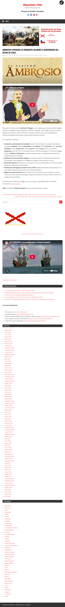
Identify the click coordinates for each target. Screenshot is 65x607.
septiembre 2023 (10, 408)
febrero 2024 (8, 396)
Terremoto (8, 590)
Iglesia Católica (9, 563)
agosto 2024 (8, 383)
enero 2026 (8, 345)
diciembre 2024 (9, 374)
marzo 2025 (8, 368)
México (7, 570)
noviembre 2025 (9, 350)
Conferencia (8, 525)
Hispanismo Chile (32, 5)
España (7, 539)
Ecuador (7, 536)
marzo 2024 (8, 394)
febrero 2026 (8, 343)
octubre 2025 (9, 352)
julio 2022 (8, 439)
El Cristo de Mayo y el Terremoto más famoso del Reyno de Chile (23, 297)
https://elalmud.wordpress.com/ (50, 316)
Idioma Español (9, 561)
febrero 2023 (8, 423)
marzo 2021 (8, 472)
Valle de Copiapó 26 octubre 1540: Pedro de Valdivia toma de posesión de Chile (38, 196)
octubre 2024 (9, 379)
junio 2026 (8, 334)
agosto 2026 (8, 330)
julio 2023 (8, 412)
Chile (17, 55)
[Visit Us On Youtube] (33, 16)
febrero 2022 (8, 450)
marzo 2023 (8, 421)
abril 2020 (8, 496)
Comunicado (8, 523)
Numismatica (8, 581)
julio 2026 (8, 332)
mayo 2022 (8, 443)
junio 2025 (8, 361)
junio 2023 (8, 414)
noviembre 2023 (9, 403)
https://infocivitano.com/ (19, 312)
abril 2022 (8, 445)
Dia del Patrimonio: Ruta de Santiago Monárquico (19, 295)
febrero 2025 (8, 370)
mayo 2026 (8, 337)
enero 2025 (8, 372)
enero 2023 (8, 425)
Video (45, 55)
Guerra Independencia (11, 545)
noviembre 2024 (9, 376)
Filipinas (7, 541)
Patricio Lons (8, 583)
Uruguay (7, 592)
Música (7, 576)
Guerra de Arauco (10, 543)
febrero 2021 (8, 474)
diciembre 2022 (9, 427)
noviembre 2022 (9, 430)
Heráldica (7, 547)
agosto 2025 (8, 357)
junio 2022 (8, 441)
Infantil (41, 55)
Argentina (7, 505)
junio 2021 (8, 465)
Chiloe (6, 514)
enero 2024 (8, 399)
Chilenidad (8, 512)
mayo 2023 (8, 416)
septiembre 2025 (10, 354)
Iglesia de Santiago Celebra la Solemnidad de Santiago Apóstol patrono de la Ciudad (29, 293)
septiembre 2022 (10, 434)
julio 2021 (8, 463)
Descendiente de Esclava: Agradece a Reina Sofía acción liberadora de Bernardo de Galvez (29, 194)
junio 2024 (8, 388)
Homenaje (8, 559)
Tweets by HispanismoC (9, 280)
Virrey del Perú (16, 184)
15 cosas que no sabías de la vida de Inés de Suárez (20, 290)
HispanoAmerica (9, 552)
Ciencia (7, 516)
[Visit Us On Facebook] (31, 16)
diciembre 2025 (9, 348)
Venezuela (8, 594)
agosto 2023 (8, 410)
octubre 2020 (9, 483)
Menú (7, 21)
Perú (6, 585)
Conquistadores (9, 530)
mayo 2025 (8, 363)
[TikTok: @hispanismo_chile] (61, 2)
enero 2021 (8, 476)
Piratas (7, 587)
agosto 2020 (8, 487)
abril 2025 (8, 365)
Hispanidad (8, 550)
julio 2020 (8, 489)
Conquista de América (11, 528)
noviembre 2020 (9, 481)
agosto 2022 (8, 436)
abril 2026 (8, 339)
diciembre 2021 (9, 454)
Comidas (7, 521)
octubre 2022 (9, 432)
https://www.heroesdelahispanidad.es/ (40, 318)
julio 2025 (8, 359)
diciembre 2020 (9, 478)
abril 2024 (8, 392)
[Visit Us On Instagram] (36, 16)
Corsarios (7, 532)
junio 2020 (8, 492)
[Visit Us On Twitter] (28, 16)
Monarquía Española (11, 572)
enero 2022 (8, 452)
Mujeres (7, 574)
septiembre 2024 (10, 381)
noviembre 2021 (9, 456)
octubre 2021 (9, 458)
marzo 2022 (8, 447)
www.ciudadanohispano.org (25, 314)
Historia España (33, 55)
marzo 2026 (8, 341)
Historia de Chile (24, 55)
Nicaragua (8, 578)
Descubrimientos (10, 534)
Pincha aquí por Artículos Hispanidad (32, 234)
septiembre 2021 (10, 461)
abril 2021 (8, 470)
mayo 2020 (8, 494)
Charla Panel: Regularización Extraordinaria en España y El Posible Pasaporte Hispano (29, 299)
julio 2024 (8, 385)
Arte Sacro (8, 508)
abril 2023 (8, 419)
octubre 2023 (9, 405)
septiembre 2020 (10, 485)
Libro (6, 567)
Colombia (7, 519)
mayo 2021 (8, 467)
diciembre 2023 (9, 401)
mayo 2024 (8, 390)
